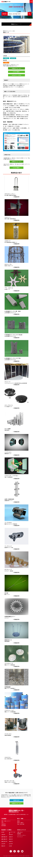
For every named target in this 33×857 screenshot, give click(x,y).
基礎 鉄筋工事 (4, 836)
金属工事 (11, 836)
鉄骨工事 (11, 839)
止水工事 (3, 843)
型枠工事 (11, 834)
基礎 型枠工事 (4, 841)
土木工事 (13, 58)
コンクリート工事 (12, 832)
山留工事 (3, 834)
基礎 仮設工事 (4, 839)
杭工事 (6, 58)
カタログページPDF (16, 75)
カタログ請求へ (16, 71)
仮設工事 (11, 841)
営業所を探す (16, 800)
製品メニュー (14, 24)
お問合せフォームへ (16, 68)
